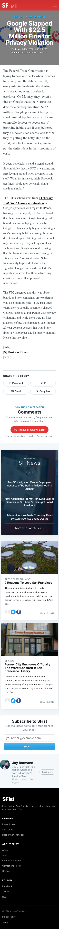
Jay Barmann (37, 17)
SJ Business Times (16, 352)
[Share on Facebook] (18, 612)
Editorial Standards (11, 860)
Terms (5, 922)
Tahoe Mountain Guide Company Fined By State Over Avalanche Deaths (29, 517)
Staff (4, 855)
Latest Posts (8, 824)
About (5, 850)
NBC (7, 357)
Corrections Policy (11, 865)
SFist (8, 799)
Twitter (6, 891)
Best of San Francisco (13, 834)
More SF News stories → (29, 528)
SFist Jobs (7, 829)
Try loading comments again (29, 429)
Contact (6, 871)
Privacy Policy (9, 917)
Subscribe (29, 746)
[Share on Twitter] (13, 612)
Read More (47, 772)
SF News (19, 17)
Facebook (7, 886)
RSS (4, 896)
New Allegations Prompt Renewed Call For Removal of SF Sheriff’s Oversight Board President (29, 502)
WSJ (7, 347)
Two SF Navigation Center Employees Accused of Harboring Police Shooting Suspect (29, 485)
